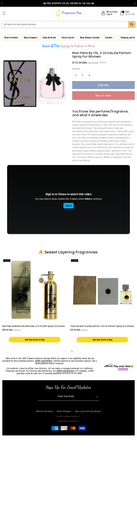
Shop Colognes (30, 37)
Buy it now (103, 95)
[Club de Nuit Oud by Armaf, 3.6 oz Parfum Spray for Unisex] (102, 290)
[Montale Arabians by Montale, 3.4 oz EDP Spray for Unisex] (34, 290)
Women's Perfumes (44, 411)
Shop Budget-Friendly (90, 37)
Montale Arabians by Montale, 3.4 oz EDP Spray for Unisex (33, 326)
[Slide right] (71, 351)
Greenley (65, 46)
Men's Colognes (64, 411)
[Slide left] (65, 351)
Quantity (76, 69)
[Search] (131, 24)
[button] (5, 13)
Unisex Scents (68, 37)
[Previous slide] (2, 3)
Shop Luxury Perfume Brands (88, 411)
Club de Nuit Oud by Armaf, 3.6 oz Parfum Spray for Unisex (102, 326)
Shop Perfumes (11, 37)
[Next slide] (135, 3)
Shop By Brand (49, 37)
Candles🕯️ (110, 37)
